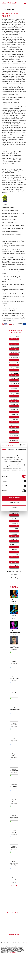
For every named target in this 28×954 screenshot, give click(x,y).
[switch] (24, 481)
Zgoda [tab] (4, 449)
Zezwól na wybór (14, 502)
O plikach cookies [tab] (21, 449)
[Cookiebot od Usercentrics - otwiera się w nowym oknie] (19, 445)
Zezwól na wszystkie (14, 497)
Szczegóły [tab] (11, 449)
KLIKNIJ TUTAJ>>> (9, 163)
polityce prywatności (12, 952)
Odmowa (14, 507)
